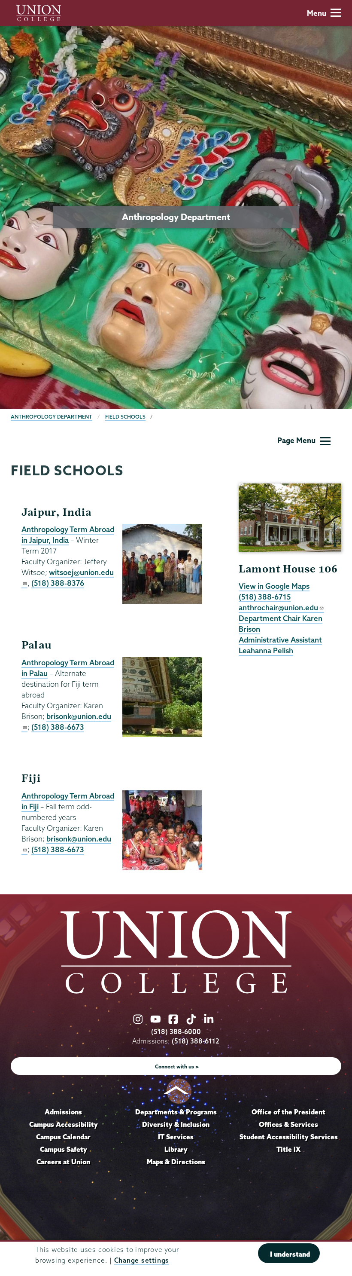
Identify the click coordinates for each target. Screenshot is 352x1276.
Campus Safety (63, 1149)
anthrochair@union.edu (278, 607)
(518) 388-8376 (57, 583)
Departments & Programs (176, 1112)
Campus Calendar (63, 1136)
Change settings (141, 1260)
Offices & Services (288, 1124)
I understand (290, 1254)
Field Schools (125, 416)
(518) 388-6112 (195, 1041)
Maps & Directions (176, 1161)
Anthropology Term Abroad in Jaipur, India (67, 535)
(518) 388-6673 (57, 726)
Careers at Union (63, 1161)
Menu (316, 13)
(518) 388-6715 (265, 596)
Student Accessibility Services (289, 1136)
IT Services (176, 1136)
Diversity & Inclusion (175, 1124)
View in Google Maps (274, 586)
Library (176, 1149)
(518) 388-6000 (176, 1032)
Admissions (63, 1112)
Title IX (288, 1149)
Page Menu (296, 440)
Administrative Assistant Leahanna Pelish (280, 645)
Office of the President (288, 1112)
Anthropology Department (51, 416)
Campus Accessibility (63, 1124)
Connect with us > (177, 1066)
